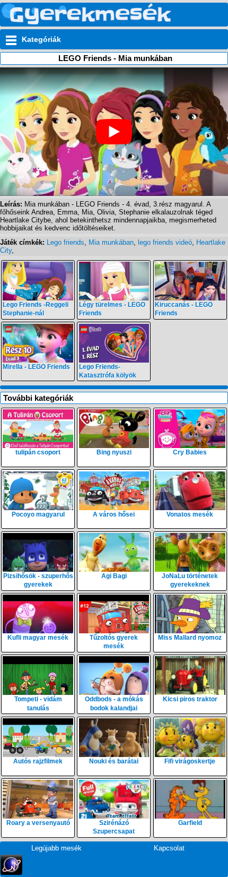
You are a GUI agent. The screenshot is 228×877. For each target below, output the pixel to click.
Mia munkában (111, 242)
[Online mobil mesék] (87, 22)
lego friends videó (165, 242)
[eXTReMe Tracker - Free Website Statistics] (11, 872)
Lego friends (65, 242)
